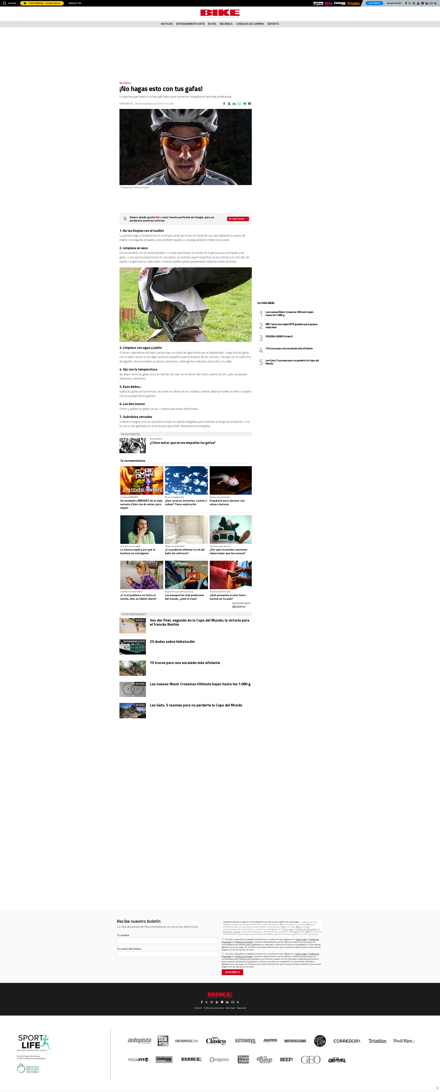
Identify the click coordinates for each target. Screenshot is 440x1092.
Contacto (198, 1008)
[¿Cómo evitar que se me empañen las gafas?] (132, 445)
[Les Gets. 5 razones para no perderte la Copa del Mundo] (132, 710)
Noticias (167, 24)
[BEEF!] (286, 1059)
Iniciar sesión (394, 3)
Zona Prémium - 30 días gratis (44, 3)
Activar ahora (236, 218)
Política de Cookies (231, 931)
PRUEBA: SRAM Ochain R (279, 336)
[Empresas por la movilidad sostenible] (28, 1068)
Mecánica (226, 24)
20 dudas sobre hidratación (172, 641)
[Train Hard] (243, 1059)
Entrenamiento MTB (190, 24)
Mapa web (241, 1008)
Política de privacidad (213, 1008)
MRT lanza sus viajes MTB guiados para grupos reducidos (291, 325)
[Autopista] (139, 1041)
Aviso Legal (288, 929)
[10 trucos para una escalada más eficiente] (132, 668)
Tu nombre (123, 935)
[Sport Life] (320, 1040)
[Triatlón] (377, 1041)
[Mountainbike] (220, 13)
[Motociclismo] (295, 1041)
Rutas (212, 24)
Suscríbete (374, 3)
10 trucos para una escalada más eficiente (185, 663)
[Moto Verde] (270, 1041)
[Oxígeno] (220, 1059)
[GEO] (310, 1060)
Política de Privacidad (306, 929)
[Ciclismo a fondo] (339, 3)
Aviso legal (230, 1008)
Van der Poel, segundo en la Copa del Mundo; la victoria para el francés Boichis (199, 622)
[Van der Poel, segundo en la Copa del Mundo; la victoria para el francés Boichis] (132, 625)
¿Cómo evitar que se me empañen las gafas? (183, 442)
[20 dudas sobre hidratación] (132, 647)
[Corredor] (347, 1041)
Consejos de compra (250, 24)
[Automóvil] (245, 1041)
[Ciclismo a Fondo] (164, 1060)
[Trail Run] (404, 1041)
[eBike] (329, 3)
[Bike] (191, 1059)
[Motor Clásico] (216, 1040)
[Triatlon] (353, 3)
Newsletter (75, 3)
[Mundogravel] (318, 3)
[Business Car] (186, 1041)
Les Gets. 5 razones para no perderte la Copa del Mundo (196, 705)
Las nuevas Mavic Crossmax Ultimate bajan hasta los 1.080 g (200, 684)
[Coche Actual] (163, 1041)
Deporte (273, 24)
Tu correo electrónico (129, 948)
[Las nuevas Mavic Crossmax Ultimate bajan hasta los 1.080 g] (132, 689)
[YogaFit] (138, 1060)
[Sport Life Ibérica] (34, 1042)
